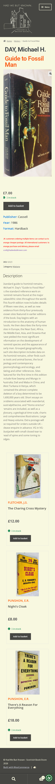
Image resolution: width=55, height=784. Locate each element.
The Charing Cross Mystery (27, 508)
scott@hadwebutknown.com (15, 250)
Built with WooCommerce (16, 767)
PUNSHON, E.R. (18, 601)
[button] (50, 73)
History (17, 41)
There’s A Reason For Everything (23, 706)
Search (14, 779)
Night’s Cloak (17, 606)
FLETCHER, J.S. (17, 502)
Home (9, 41)
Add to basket (16, 205)
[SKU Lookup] (34, 767)
